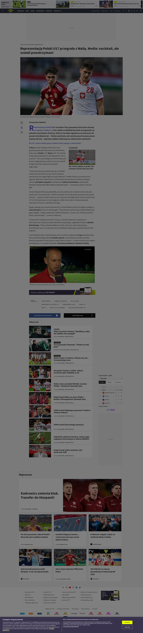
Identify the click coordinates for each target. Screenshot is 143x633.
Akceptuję (127, 622)
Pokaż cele (127, 627)
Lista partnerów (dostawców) (71, 626)
